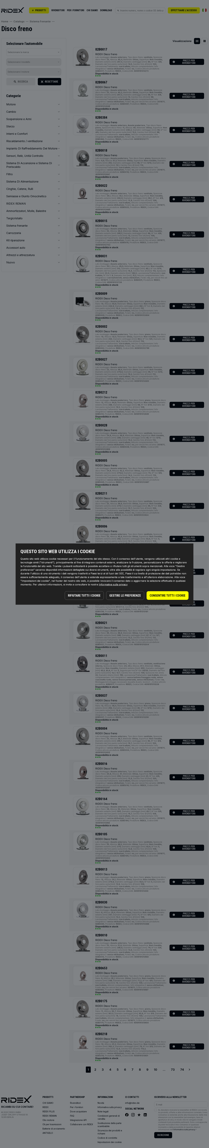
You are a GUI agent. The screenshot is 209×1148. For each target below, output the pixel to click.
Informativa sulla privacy (113, 584)
